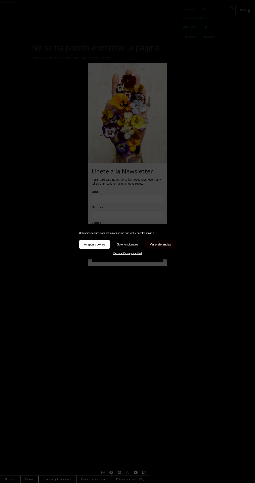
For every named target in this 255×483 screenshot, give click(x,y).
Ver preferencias (160, 244)
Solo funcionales (127, 244)
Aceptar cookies (94, 244)
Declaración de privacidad (127, 253)
